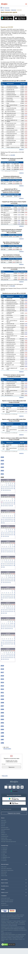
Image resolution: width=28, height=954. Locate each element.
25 (11, 488)
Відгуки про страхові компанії (7, 899)
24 (9, 488)
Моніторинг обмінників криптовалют (8, 841)
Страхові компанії (4, 905)
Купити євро (3, 873)
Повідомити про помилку (14, 813)
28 (3, 490)
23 (7, 488)
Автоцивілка (3, 903)
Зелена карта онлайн (5, 898)
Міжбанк (3, 830)
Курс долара (3, 822)
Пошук (24, 809)
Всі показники (6, 7)
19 (14, 486)
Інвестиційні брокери (5, 829)
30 (7, 490)
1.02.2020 (12, 155)
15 (5, 486)
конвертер (21, 149)
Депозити (3, 832)
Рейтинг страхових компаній (7, 901)
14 (3, 486)
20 (1, 488)
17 (9, 486)
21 (3, 488)
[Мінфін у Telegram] (10, 787)
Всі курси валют (7, 748)
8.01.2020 (12, 285)
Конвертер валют (4, 836)
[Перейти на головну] (4, 4)
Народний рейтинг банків (6, 839)
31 (9, 490)
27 (1, 490)
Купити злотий (4, 875)
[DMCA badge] (14, 944)
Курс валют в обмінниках (6, 868)
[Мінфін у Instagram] (18, 787)
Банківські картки (4, 827)
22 (5, 488)
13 (1, 486)
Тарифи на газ (4, 834)
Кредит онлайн (4, 838)
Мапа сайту (5, 775)
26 (14, 488)
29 (5, 490)
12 (14, 485)
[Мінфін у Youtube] (22, 787)
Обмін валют (3, 866)
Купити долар (4, 872)
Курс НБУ (3, 825)
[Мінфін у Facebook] (6, 787)
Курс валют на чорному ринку (7, 870)
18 (11, 486)
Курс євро (3, 823)
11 (3, 502)
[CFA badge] (19, 911)
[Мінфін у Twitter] (14, 787)
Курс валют (3, 820)
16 (7, 486)
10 (9, 485)
